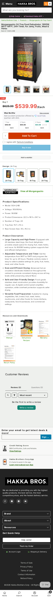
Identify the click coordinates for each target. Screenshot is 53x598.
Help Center (15, 16)
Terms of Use (26, 570)
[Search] (26, 10)
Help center (26, 540)
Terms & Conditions (25, 142)
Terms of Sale (27, 563)
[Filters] (14, 395)
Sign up (46, 437)
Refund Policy (26, 578)
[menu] (3, 4)
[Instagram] (11, 501)
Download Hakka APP (34, 16)
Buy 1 (5, 102)
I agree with (11, 142)
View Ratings (15, 451)
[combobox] (26, 10)
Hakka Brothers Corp (9, 20)
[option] (26, 59)
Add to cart (29, 135)
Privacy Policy (26, 567)
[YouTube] (25, 501)
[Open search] (8, 395)
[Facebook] (5, 501)
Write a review (26, 407)
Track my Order (26, 546)
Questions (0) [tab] (37, 387)
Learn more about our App (21, 465)
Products (23, 20)
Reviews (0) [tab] (16, 387)
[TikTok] (18, 501)
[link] (19, 593)
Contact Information (26, 574)
